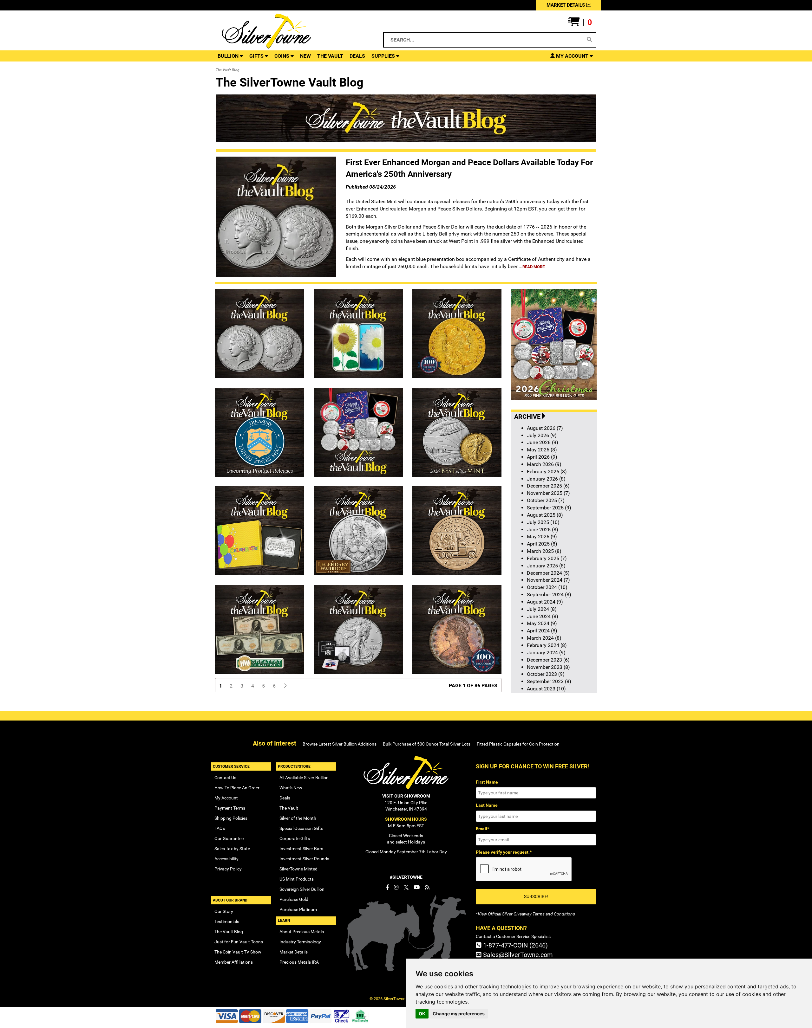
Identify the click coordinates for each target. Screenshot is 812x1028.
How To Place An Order (236, 787)
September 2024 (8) (549, 595)
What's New (290, 787)
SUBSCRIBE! (536, 896)
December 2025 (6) (548, 486)
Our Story (223, 911)
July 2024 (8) (542, 609)
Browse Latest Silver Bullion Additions (340, 744)
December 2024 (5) (548, 573)
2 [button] (231, 686)
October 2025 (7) (546, 500)
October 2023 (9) (546, 674)
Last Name (487, 805)
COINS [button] (282, 56)
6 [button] (274, 686)
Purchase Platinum (298, 909)
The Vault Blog (228, 931)
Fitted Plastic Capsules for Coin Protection (518, 744)
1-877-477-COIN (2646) (514, 945)
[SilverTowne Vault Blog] (427, 887)
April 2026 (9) (542, 457)
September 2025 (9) (549, 508)
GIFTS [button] (257, 56)
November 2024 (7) (548, 580)
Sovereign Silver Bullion (301, 889)
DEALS (357, 56)
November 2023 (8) (548, 667)
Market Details (293, 951)
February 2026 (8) (547, 472)
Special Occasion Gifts (301, 828)
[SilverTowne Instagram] (396, 887)
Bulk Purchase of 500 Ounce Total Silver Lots (426, 744)
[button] (580, 22)
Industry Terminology (300, 941)
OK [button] (422, 1013)
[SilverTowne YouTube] (417, 887)
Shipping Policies (230, 818)
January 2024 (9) (546, 653)
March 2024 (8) (544, 638)
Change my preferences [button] (459, 1013)
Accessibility (226, 858)
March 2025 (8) (544, 551)
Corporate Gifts (294, 838)
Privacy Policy (228, 868)
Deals (284, 797)
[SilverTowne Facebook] (387, 887)
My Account (226, 797)
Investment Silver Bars (301, 848)
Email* (482, 828)
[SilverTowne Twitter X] (406, 887)
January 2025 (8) (546, 566)
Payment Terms (229, 808)
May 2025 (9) (542, 536)
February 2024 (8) (547, 645)
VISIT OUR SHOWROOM (406, 795)
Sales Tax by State (232, 848)
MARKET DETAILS (566, 5)
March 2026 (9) (544, 464)
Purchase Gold (293, 899)
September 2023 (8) (549, 681)
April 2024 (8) (542, 631)
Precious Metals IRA (299, 962)
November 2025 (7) (548, 493)
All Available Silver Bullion (304, 777)
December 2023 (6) (548, 660)
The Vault (288, 808)
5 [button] (263, 686)
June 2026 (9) (542, 442)
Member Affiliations (233, 962)
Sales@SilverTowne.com (517, 955)
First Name (487, 782)
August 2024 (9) (545, 602)
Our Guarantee (229, 838)
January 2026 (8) (546, 479)
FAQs (219, 828)
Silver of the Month (297, 818)
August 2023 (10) (546, 689)
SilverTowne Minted (298, 868)
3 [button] (241, 686)
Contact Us (225, 777)
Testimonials (226, 921)
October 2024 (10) (547, 587)
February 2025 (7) (547, 558)
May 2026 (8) (542, 450)
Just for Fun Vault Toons (238, 941)
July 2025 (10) (543, 522)
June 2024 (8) (542, 616)
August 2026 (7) (545, 428)
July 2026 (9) (542, 435)
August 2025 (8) (545, 515)
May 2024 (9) (542, 623)
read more (533, 266)
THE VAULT (330, 56)
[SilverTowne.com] (292, 31)
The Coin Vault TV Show (237, 951)
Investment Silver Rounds (304, 858)
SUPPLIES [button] (383, 56)
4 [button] (252, 686)
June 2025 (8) (542, 530)
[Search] (589, 39)
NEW (305, 56)
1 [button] (220, 686)
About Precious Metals (301, 931)
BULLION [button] (229, 56)
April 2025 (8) (542, 544)
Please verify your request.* (504, 852)
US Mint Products (296, 879)
